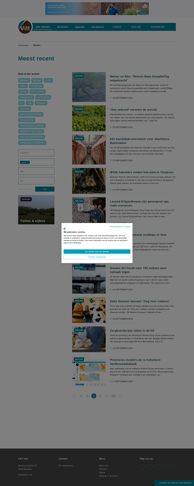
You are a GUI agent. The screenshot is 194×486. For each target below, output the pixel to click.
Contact (126, 227)
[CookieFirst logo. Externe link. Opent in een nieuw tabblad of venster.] (65, 229)
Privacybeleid (116, 227)
